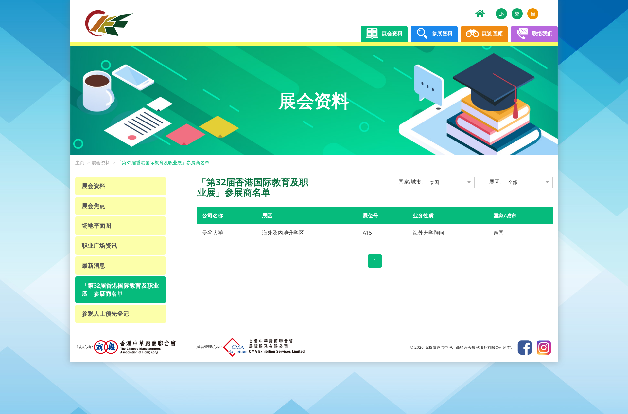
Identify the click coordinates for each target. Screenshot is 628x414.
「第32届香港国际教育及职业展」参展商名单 (163, 163)
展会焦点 (93, 206)
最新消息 (93, 265)
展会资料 (391, 33)
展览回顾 (491, 33)
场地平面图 (96, 225)
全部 (512, 182)
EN (501, 13)
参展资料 (441, 33)
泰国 (434, 182)
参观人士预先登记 (105, 313)
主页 (79, 163)
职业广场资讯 (99, 245)
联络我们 (542, 33)
